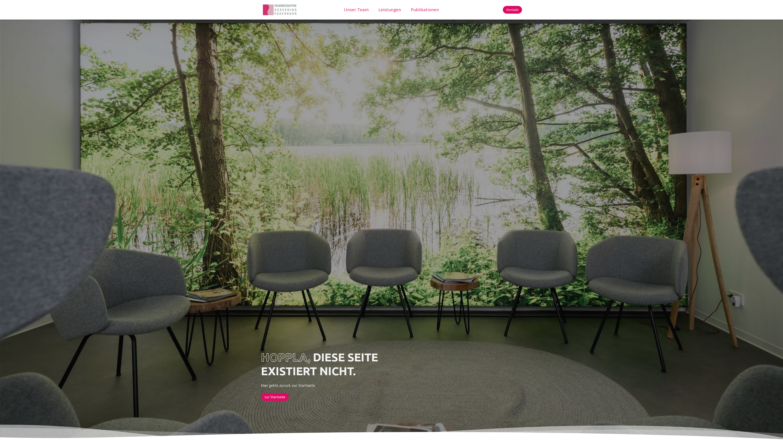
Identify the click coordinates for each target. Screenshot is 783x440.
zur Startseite (274, 397)
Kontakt (512, 10)
